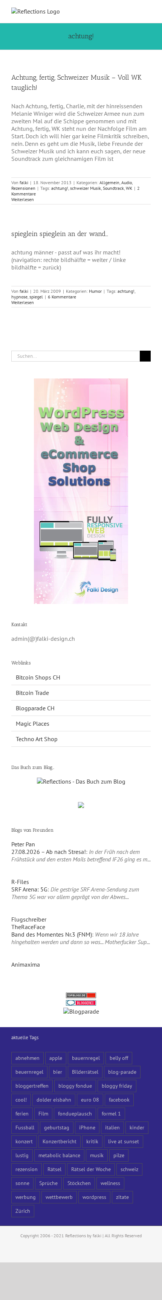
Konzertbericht (59, 1141)
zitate (122, 1196)
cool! (21, 1099)
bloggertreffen (32, 1085)
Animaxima (25, 964)
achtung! (59, 188)
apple (55, 1057)
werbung (25, 1196)
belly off (119, 1057)
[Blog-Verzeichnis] (81, 1004)
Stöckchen (79, 1182)
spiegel (36, 297)
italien (112, 1127)
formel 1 (111, 1113)
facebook (119, 1099)
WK (129, 188)
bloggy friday (117, 1085)
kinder (137, 1127)
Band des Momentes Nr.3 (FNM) (51, 934)
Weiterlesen (22, 199)
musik (97, 1155)
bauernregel (86, 1057)
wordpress (94, 1196)
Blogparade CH (35, 708)
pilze (118, 1155)
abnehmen (27, 1057)
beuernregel (29, 1071)
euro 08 (90, 1099)
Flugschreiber (28, 919)
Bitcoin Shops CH (38, 677)
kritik (92, 1141)
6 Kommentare (62, 297)
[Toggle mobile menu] (148, 11)
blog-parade (122, 1071)
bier (57, 1071)
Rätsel (54, 1169)
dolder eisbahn (54, 1099)
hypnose (19, 297)
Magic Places (32, 723)
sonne (22, 1182)
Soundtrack (113, 188)
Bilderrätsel (85, 1071)
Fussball (24, 1127)
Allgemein (109, 182)
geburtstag (56, 1127)
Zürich (22, 1210)
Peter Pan (23, 844)
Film (43, 1113)
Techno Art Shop (37, 739)
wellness (110, 1182)
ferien (22, 1113)
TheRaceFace (28, 927)
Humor (95, 291)
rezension (26, 1169)
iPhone (87, 1127)
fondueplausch (75, 1113)
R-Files (20, 881)
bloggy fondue (75, 1085)
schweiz (129, 1169)
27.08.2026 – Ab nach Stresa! (48, 851)
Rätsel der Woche (91, 1169)
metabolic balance (59, 1155)
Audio (126, 182)
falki (24, 182)
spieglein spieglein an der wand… (59, 234)
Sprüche (48, 1182)
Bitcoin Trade (32, 692)
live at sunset (123, 1141)
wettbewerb (59, 1196)
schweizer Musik (85, 188)
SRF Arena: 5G (29, 889)
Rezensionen (23, 188)
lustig (22, 1155)
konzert (24, 1141)
